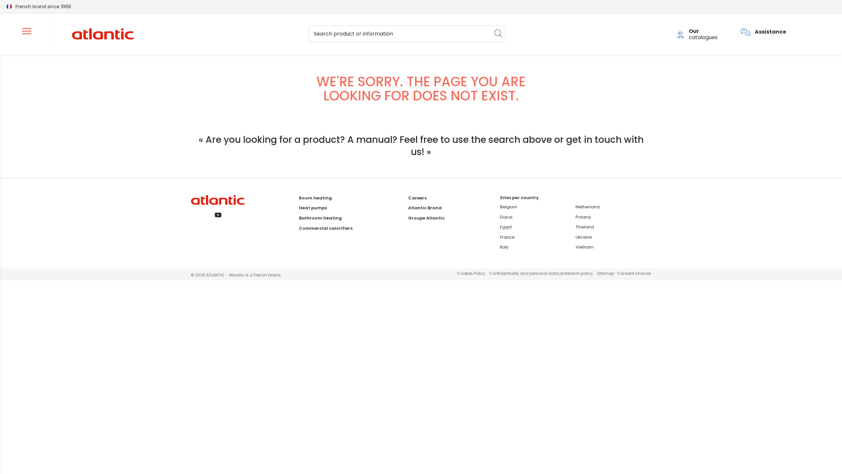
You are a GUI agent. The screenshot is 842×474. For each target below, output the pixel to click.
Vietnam (585, 247)
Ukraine (584, 237)
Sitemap (605, 273)
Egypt (506, 227)
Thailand (585, 227)
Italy (504, 247)
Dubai (506, 217)
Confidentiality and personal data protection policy (541, 273)
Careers (417, 198)
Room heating (315, 198)
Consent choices (634, 273)
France (507, 237)
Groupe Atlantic (426, 218)
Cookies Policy (471, 273)
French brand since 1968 (43, 6)
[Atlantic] (103, 34)
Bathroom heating (320, 218)
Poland (583, 217)
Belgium (508, 207)
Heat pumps (313, 208)
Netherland (588, 207)
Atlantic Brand (425, 208)
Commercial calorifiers (326, 228)
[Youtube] (217, 215)
